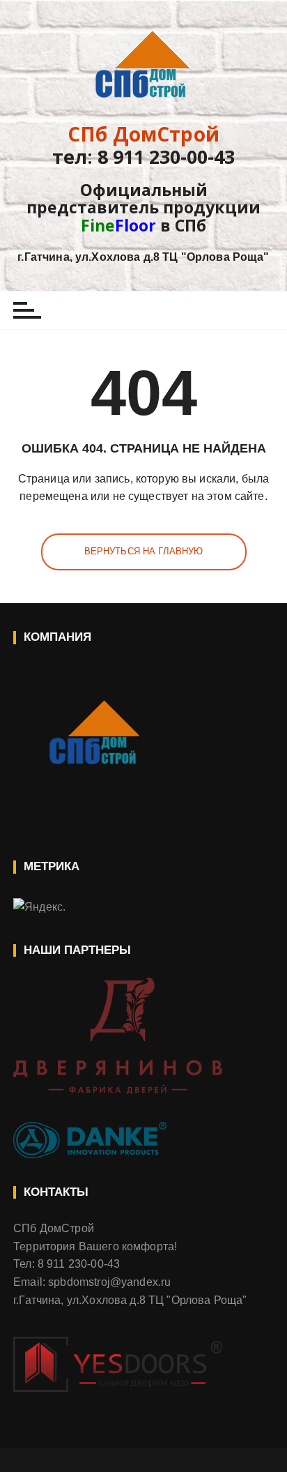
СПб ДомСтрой (143, 133)
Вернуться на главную (143, 551)
